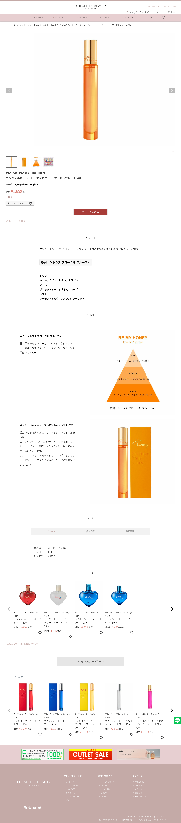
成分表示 (90, 531)
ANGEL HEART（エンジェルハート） (59, 25)
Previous (9, 90)
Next (172, 90)
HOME (15, 25)
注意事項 (130, 531)
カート (159, 12)
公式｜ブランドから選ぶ (30, 25)
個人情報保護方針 (128, 820)
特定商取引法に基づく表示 (109, 820)
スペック (51, 531)
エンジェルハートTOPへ (90, 661)
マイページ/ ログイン (134, 12)
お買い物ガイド (172, 12)
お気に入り (147, 12)
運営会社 (141, 820)
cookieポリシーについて (157, 820)
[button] (9, 609)
